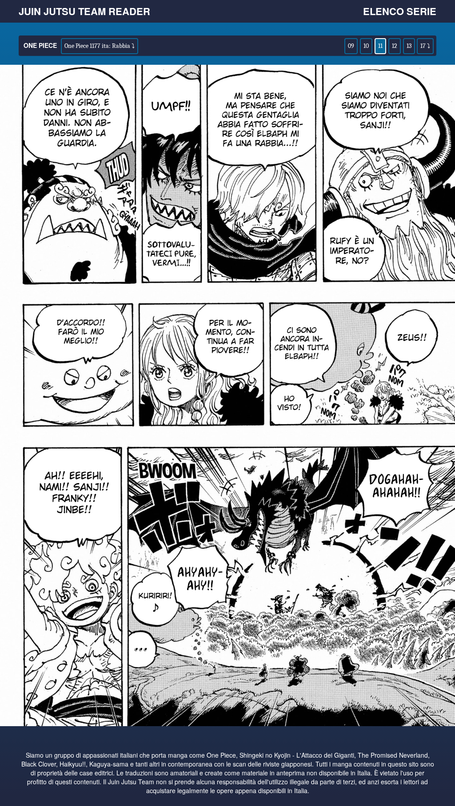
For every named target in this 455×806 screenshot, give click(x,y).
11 (380, 46)
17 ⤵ (425, 46)
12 (394, 46)
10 (366, 46)
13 (409, 46)
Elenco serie (399, 11)
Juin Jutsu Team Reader (84, 11)
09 (351, 46)
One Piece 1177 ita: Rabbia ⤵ (99, 46)
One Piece (40, 45)
